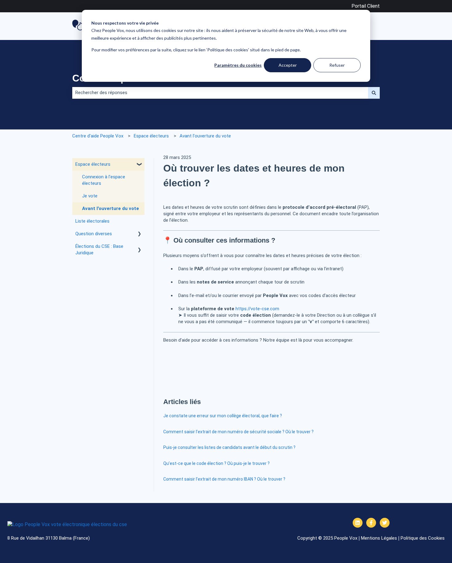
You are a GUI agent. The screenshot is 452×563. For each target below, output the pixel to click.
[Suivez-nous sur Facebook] (371, 523)
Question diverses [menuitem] (93, 233)
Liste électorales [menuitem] (92, 221)
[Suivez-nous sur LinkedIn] (358, 523)
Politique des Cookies (423, 538)
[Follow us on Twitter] (385, 523)
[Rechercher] (374, 92)
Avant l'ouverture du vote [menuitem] (110, 208)
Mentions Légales (379, 538)
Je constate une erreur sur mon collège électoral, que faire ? (222, 415)
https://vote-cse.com (257, 308)
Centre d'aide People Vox (97, 136)
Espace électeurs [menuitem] (92, 164)
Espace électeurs (151, 136)
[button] (140, 165)
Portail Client (365, 6)
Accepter (288, 65)
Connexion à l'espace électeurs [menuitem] (103, 180)
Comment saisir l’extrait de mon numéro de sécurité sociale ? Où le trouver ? (238, 431)
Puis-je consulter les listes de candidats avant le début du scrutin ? (229, 447)
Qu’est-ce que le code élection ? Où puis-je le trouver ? (216, 463)
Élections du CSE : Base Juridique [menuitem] (99, 250)
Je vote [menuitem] (89, 196)
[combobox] (220, 92)
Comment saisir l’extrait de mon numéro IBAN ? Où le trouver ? (224, 479)
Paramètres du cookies (238, 65)
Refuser (337, 65)
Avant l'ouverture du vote (205, 136)
